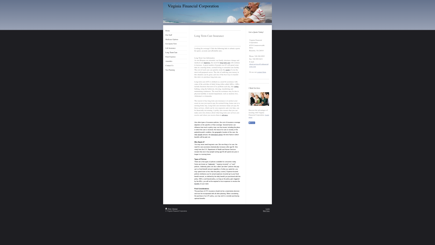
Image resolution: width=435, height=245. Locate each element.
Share (253, 123)
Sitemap (175, 209)
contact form (261, 72)
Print (169, 209)
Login (268, 209)
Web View (266, 211)
